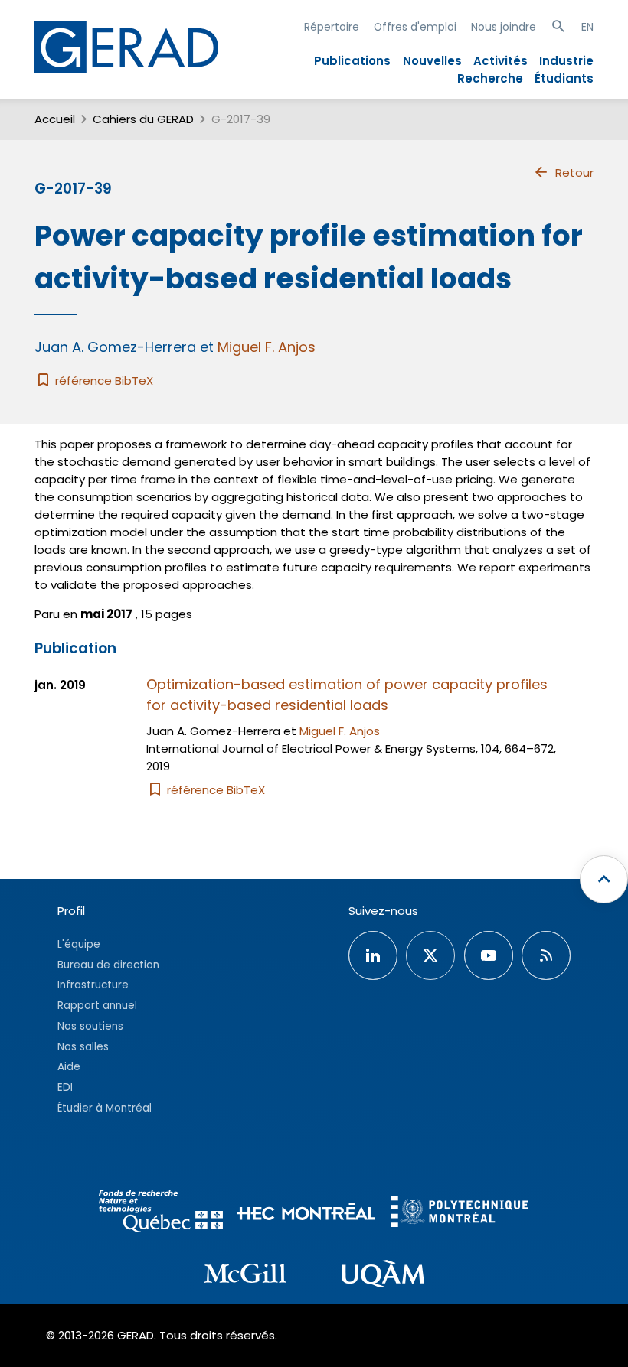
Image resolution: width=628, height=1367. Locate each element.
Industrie (566, 61)
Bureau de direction (108, 965)
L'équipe (78, 944)
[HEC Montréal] (306, 1213)
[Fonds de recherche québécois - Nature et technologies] (161, 1213)
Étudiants (564, 78)
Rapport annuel (97, 1005)
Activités (500, 61)
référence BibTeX (102, 381)
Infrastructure (93, 985)
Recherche (490, 78)
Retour (574, 172)
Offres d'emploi (415, 26)
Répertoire (331, 26)
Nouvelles (432, 61)
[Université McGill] (245, 1276)
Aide (68, 1066)
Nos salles (83, 1047)
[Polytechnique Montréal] (459, 1213)
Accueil (54, 119)
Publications (352, 61)
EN (587, 26)
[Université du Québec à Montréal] (383, 1276)
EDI (65, 1087)
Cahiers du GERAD (143, 119)
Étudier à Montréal (104, 1108)
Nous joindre (503, 26)
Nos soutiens (90, 1026)
